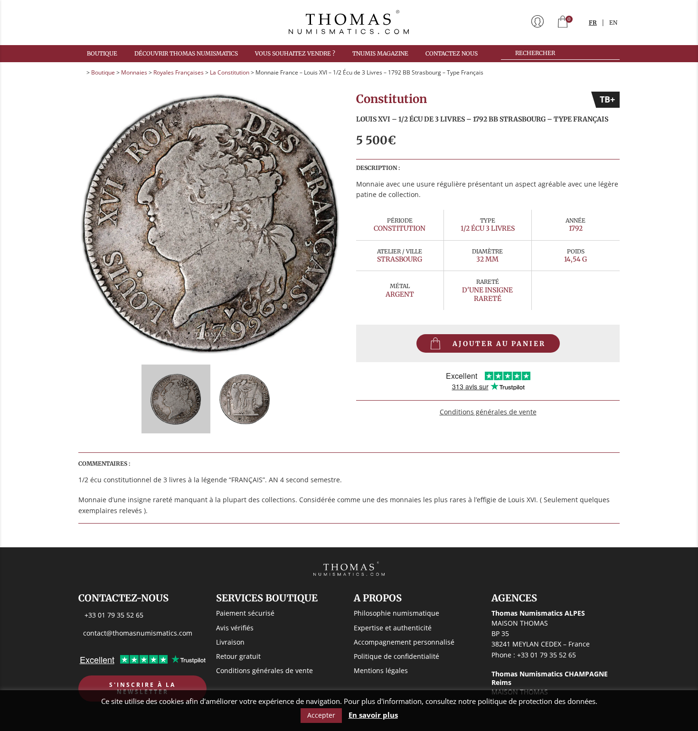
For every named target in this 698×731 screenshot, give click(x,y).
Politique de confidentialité (396, 656)
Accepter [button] (321, 715)
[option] (210, 223)
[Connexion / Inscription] (537, 22)
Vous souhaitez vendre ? (295, 53)
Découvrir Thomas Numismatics (186, 53)
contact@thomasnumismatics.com (137, 632)
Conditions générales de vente (488, 411)
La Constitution (229, 72)
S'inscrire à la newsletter (142, 688)
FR (593, 22)
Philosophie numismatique (396, 613)
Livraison (230, 642)
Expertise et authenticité (393, 627)
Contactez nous (451, 53)
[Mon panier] (562, 22)
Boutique (102, 53)
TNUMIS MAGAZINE (380, 53)
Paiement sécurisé (245, 613)
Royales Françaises (178, 72)
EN (613, 22)
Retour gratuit (238, 656)
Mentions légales (381, 670)
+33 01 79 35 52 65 (114, 614)
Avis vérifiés (235, 627)
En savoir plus (373, 715)
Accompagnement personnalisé (404, 642)
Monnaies (134, 72)
